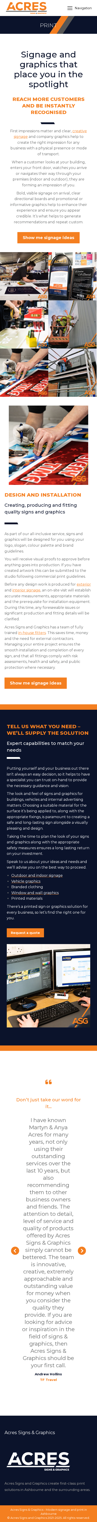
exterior (84, 584)
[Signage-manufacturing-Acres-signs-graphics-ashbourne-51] (24, 373)
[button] (15, 1251)
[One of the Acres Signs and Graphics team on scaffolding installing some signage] (72, 373)
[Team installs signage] (72, 324)
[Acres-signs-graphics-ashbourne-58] (72, 276)
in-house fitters (32, 633)
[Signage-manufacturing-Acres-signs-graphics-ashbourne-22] (24, 324)
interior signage (26, 590)
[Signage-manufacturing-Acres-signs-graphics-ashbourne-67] (24, 276)
